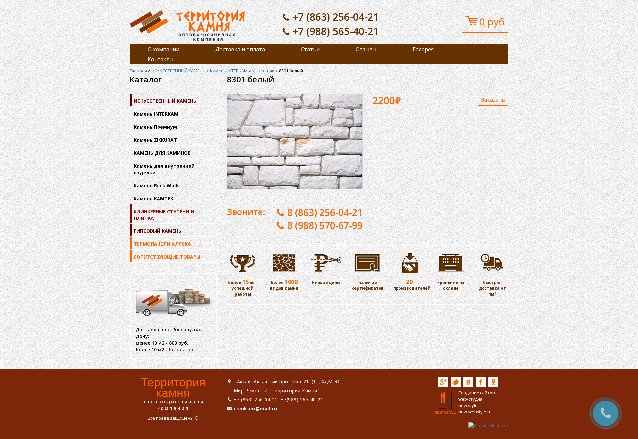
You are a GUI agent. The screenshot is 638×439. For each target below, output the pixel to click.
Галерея (423, 49)
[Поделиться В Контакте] (468, 382)
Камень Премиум (155, 127)
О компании (163, 49)
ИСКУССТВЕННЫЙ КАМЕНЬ (178, 70)
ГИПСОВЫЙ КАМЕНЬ (157, 231)
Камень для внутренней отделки (164, 169)
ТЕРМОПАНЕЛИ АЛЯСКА (162, 244)
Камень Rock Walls (157, 185)
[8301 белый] (187, 25)
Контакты (160, 59)
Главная (138, 70)
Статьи (310, 49)
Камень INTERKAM (229, 70)
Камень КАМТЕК (153, 198)
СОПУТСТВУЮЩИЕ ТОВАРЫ (167, 257)
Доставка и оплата (240, 49)
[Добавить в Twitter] (456, 382)
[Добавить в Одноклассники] (493, 382)
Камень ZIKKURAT (155, 140)
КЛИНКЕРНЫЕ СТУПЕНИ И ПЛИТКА (164, 214)
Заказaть (493, 99)
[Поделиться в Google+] (443, 382)
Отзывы (366, 49)
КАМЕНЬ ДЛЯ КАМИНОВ (162, 153)
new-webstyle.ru (475, 412)
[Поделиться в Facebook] (481, 382)
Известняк (263, 70)
